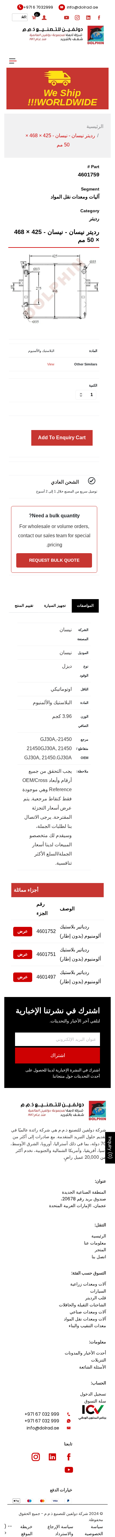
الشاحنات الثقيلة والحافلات (82, 1305)
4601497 (46, 977)
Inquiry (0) (110, 1148)
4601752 (46, 931)
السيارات (98, 1291)
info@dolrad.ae (43, 1428)
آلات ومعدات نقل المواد (85, 1319)
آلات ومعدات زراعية (88, 1284)
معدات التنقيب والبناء (87, 1326)
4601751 (46, 954)
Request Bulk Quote (54, 560)
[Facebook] (99, 17)
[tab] (85, 606)
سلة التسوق (95, 1401)
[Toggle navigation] (13, 60)
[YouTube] (67, 17)
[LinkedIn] (88, 17)
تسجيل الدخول (93, 1394)
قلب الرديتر (95, 1298)
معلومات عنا (95, 1243)
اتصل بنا (99, 1257)
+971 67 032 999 (42, 1414)
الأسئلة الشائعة (92, 1367)
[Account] (44, 17)
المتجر (100, 1250)
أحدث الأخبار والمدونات (85, 1353)
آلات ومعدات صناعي (88, 1312)
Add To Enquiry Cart (62, 437)
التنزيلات (98, 1360)
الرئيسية (94, 126)
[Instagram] (78, 17)
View (50, 364)
